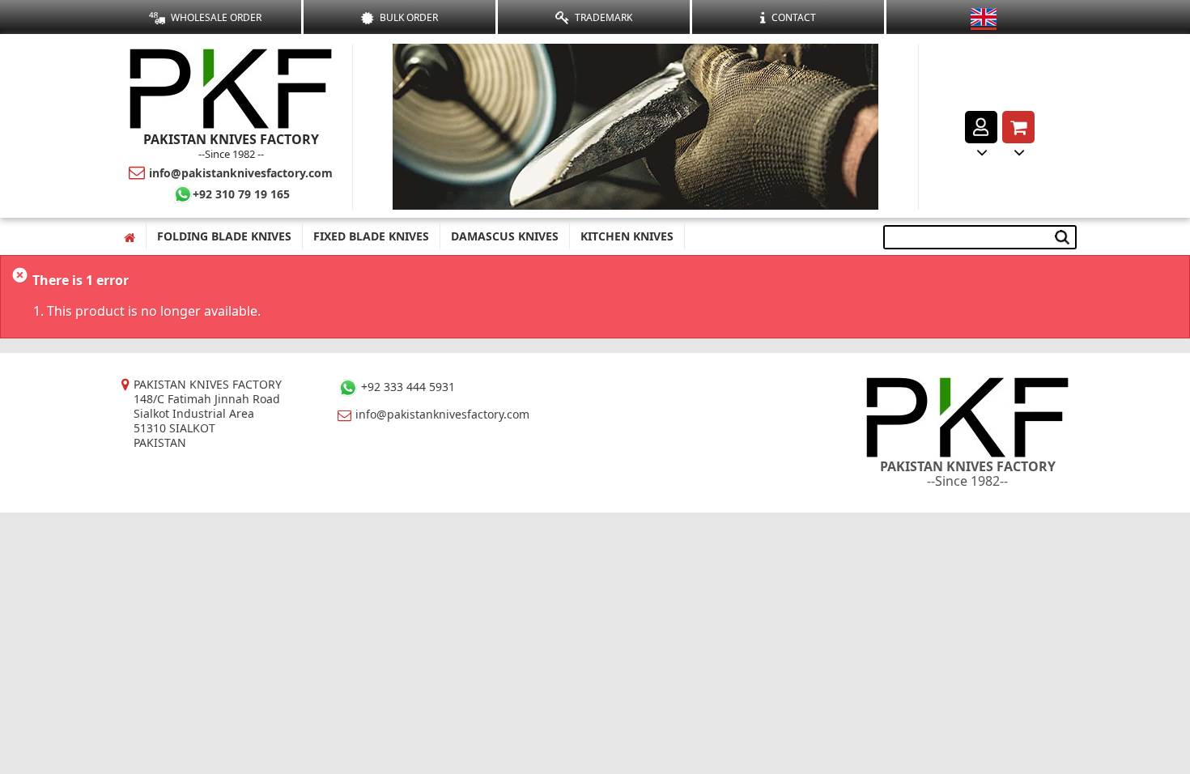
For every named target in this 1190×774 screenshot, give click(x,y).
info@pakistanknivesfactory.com (241, 173)
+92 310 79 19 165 (241, 194)
